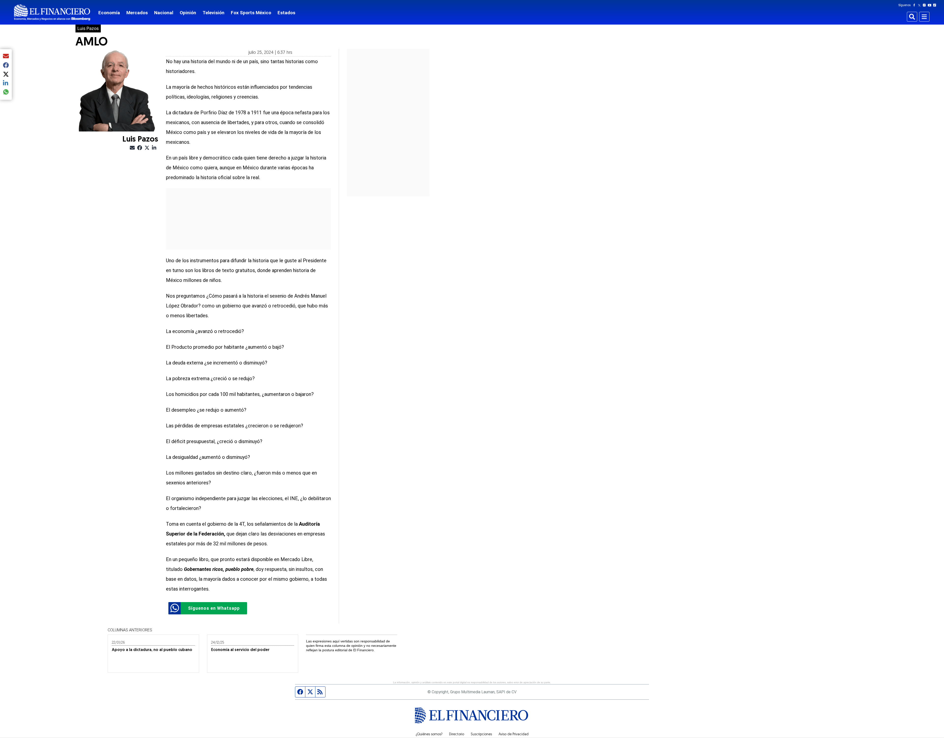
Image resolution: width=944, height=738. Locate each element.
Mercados (137, 12)
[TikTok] (935, 5)
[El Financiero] (52, 12)
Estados (286, 12)
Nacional (163, 12)
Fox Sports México (251, 12)
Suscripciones (481, 734)
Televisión (213, 12)
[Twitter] (920, 5)
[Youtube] (930, 5)
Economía (109, 12)
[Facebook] (915, 5)
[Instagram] (925, 5)
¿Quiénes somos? (429, 734)
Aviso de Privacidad (514, 734)
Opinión (188, 12)
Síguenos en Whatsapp (214, 608)
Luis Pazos (88, 28)
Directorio (456, 734)
